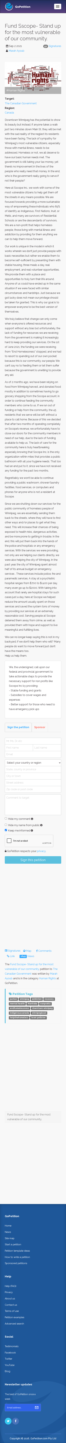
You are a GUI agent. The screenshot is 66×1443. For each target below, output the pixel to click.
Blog (7, 1371)
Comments (45, 950)
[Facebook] (15, 1421)
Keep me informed (19, 830)
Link (12, 956)
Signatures (55, 46)
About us (10, 1298)
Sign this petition (33, 860)
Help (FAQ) (10, 1286)
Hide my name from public (24, 825)
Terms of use (12, 1311)
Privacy (9, 1292)
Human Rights (47, 978)
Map (28, 950)
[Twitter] (8, 1421)
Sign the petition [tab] (18, 727)
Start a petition (13, 1244)
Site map (9, 1238)
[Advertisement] (33, 903)
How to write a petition (17, 1257)
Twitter (8, 1358)
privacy (41, 851)
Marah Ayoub (16, 50)
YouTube (9, 1365)
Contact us (11, 1304)
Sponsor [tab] (39, 727)
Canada (9, 112)
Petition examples (14, 1317)
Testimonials (11, 1346)
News (8, 1232)
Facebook (10, 1352)
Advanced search (14, 1323)
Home (8, 1225)
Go (36, 1407)
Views (27, 956)
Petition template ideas (17, 1250)
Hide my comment (19, 818)
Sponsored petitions (16, 1263)
